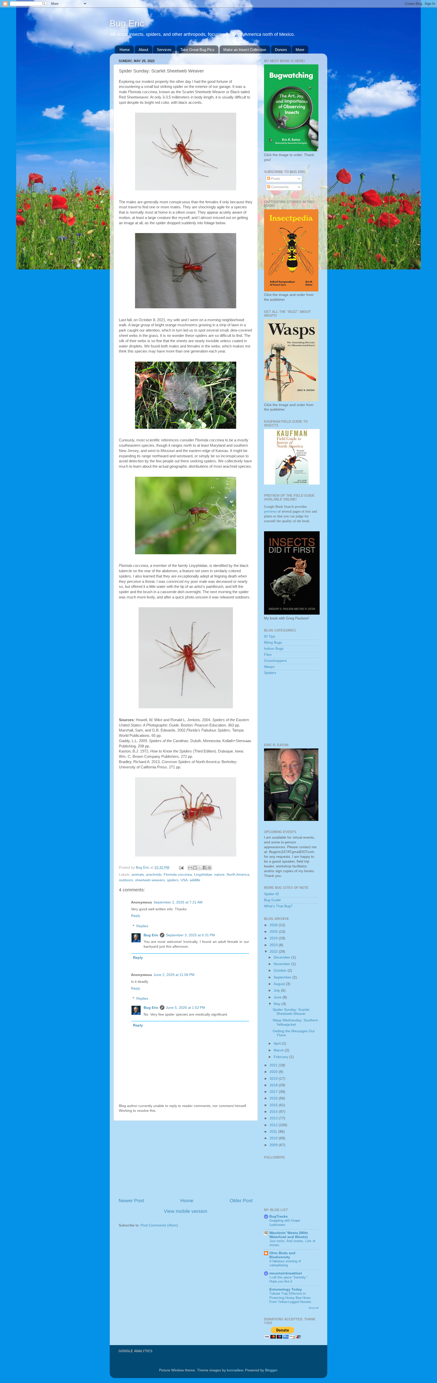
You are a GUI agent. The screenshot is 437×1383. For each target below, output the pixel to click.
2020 (274, 1072)
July (277, 990)
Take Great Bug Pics (197, 49)
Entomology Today (285, 1289)
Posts (275, 179)
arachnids (154, 874)
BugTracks (278, 1216)
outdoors (126, 880)
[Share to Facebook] (204, 867)
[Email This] (190, 867)
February (281, 1057)
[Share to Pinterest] (209, 867)
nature (219, 874)
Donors (281, 49)
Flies (268, 655)
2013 (274, 1118)
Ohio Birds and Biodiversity (282, 1255)
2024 (274, 938)
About (143, 49)
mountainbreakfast (285, 1273)
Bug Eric (127, 23)
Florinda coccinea (178, 874)
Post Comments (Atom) (159, 1225)
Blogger (271, 1370)
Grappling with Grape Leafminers (284, 1223)
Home (125, 49)
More (300, 49)
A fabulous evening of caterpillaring (285, 1263)
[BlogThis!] (195, 867)
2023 (274, 945)
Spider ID (271, 894)
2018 (274, 1085)
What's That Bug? (278, 906)
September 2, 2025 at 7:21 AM (178, 902)
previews (270, 511)
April (278, 1043)
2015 (274, 1105)
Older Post (241, 1200)
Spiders (270, 673)
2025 (274, 932)
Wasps (269, 667)
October (281, 970)
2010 (274, 1138)
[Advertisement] (186, 1159)
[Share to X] (199, 867)
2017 (274, 1092)
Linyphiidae (203, 874)
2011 (274, 1132)
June (278, 997)
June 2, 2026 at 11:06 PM (174, 975)
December (282, 957)
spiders (173, 880)
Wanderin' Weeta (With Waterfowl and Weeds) (288, 1235)
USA (184, 880)
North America (238, 874)
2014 (274, 1112)
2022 (274, 951)
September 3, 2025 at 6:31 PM (190, 935)
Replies (142, 926)
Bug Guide (272, 900)
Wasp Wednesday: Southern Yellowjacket (295, 1022)
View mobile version (185, 1211)
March (279, 1050)
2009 (274, 1145)
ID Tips (269, 636)
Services (164, 49)
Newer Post (131, 1200)
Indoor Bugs (273, 648)
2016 (274, 1098)
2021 (274, 1065)
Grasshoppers (275, 661)
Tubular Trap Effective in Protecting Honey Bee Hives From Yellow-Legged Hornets (290, 1298)
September (283, 977)
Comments (279, 187)
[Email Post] (181, 867)
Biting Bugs (273, 642)
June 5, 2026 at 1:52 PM (185, 1008)
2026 (274, 925)
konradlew (235, 1370)
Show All (313, 1307)
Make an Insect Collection (244, 49)
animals (138, 874)
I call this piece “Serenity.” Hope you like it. (288, 1279)
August (280, 984)
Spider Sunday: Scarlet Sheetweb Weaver (291, 1012)
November (282, 964)
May (277, 1004)
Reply (135, 916)
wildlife (195, 880)
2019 (274, 1078)
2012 (274, 1125)
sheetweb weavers (150, 880)
